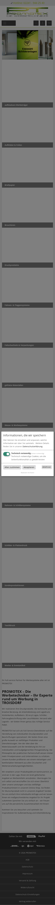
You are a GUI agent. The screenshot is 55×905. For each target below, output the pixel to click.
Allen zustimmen (12, 467)
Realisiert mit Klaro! (27, 473)
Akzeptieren (29, 467)
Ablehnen (46, 467)
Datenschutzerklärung (32, 446)
